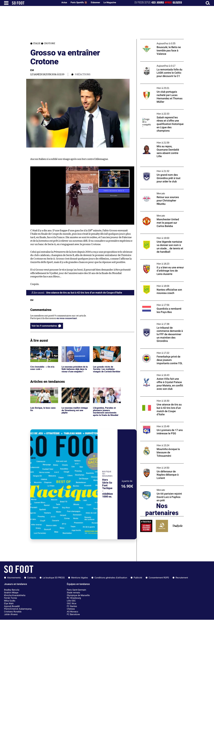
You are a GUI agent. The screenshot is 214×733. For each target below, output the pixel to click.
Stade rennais (73, 592)
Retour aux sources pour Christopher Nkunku (159, 191)
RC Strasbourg (74, 598)
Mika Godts (9, 600)
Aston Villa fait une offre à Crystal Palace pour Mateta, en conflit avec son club (160, 373)
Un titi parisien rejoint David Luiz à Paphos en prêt (158, 488)
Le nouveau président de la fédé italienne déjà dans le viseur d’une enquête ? (75, 350)
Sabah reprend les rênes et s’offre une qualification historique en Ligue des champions (159, 113)
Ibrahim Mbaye (11, 592)
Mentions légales (79, 577)
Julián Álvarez (11, 614)
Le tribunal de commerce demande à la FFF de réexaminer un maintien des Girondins (162, 322)
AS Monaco (72, 611)
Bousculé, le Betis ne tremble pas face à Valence (160, 41)
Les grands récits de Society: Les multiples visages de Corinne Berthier (104, 351)
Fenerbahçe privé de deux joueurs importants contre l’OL (157, 351)
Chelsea (71, 609)
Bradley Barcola (11, 590)
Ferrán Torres (10, 598)
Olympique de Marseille (78, 595)
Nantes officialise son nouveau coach (159, 283)
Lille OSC (71, 600)
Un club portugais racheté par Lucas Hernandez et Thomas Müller (158, 86)
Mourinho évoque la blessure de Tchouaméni (156, 443)
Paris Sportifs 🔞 (79, 2)
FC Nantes (72, 606)
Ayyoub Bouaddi (12, 606)
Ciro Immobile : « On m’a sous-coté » (42, 348)
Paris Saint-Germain (76, 590)
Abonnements (14, 577)
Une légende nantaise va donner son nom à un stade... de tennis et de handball (161, 236)
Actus (64, 2)
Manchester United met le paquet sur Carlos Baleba (159, 214)
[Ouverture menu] (6, 3)
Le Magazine (110, 2)
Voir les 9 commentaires (44, 325)
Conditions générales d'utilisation (110, 577)
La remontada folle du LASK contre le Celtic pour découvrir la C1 (159, 64)
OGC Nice (71, 603)
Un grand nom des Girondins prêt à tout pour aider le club (160, 169)
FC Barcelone (73, 614)
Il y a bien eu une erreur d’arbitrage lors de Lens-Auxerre (161, 262)
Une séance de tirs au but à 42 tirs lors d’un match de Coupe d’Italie (162, 399)
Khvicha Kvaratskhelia (14, 595)
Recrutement (182, 577)
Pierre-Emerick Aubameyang (17, 609)
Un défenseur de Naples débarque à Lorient (158, 466)
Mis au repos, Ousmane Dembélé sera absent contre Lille (159, 141)
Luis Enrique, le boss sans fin (43, 390)
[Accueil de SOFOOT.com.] (35, 3)
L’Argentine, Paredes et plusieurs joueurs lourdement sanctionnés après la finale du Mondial (106, 393)
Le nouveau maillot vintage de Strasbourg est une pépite (75, 391)
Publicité (138, 577)
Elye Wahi (9, 603)
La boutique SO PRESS (54, 577)
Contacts (31, 577)
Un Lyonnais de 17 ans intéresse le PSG (159, 423)
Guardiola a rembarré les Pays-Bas (157, 302)
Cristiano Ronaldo (13, 611)
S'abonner (95, 2)
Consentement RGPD (159, 577)
